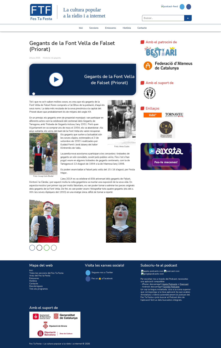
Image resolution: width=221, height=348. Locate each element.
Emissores (110, 28)
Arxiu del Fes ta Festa (39, 275)
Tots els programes (38, 288)
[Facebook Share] (32, 248)
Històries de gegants (52, 58)
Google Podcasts (171, 286)
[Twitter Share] (39, 248)
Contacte (142, 28)
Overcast (184, 284)
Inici (81, 28)
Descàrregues (36, 286)
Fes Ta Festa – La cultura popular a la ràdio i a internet (55, 343)
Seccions (93, 28)
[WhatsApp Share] (46, 248)
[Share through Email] (54, 248)
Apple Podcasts (169, 284)
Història (127, 28)
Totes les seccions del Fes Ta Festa (46, 273)
